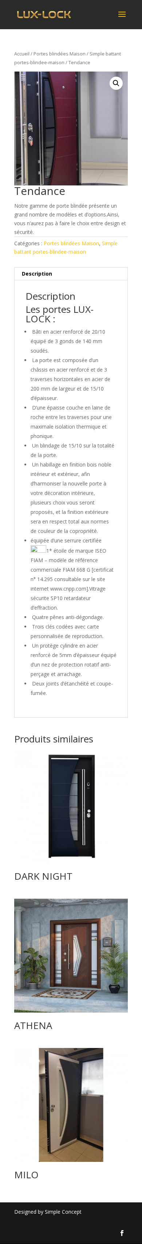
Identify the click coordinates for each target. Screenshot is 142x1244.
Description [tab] (37, 273)
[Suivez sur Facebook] (122, 1233)
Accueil (21, 53)
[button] (116, 83)
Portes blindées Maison (59, 53)
